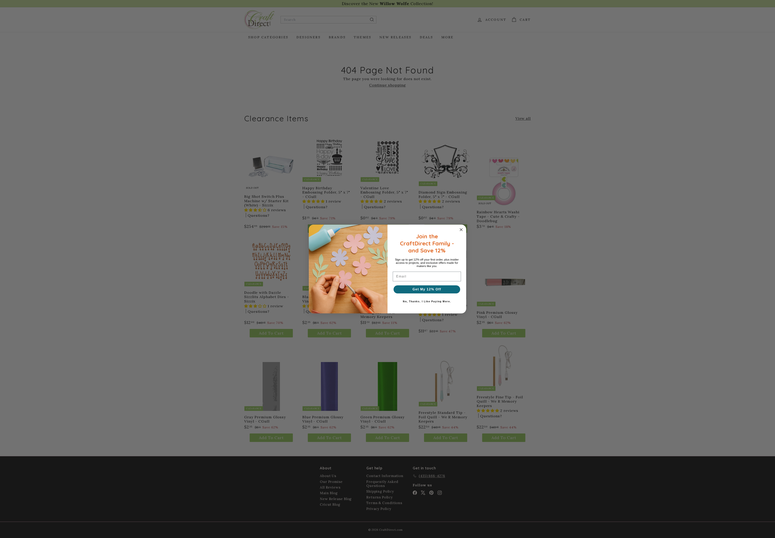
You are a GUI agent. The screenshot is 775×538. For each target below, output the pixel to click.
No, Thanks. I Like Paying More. (427, 301)
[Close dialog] (461, 230)
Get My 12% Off (427, 289)
